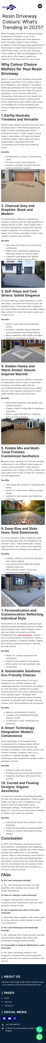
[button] (40, 6)
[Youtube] (9, 1018)
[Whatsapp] (39, 1037)
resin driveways (24, 635)
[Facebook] (4, 1018)
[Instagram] (15, 1018)
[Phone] (39, 1029)
